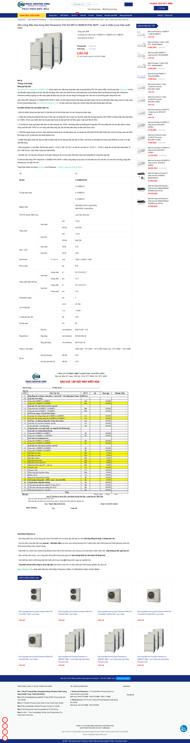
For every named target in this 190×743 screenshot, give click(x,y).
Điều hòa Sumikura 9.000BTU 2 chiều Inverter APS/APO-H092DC (158, 124)
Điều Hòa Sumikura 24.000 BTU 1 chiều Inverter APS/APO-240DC (158, 112)
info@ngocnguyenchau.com (97, 734)
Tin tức (91, 15)
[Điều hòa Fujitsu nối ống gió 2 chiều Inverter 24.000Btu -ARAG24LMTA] (141, 176)
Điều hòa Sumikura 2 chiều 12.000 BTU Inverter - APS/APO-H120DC (157, 137)
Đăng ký (160, 15)
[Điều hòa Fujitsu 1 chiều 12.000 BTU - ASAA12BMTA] (141, 45)
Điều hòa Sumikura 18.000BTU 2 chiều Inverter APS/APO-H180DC (159, 150)
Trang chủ (53, 15)
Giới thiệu (64, 15)
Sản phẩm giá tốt (146, 26)
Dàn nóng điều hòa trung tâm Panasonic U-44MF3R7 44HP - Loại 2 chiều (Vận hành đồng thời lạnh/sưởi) (153, 659)
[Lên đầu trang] (186, 724)
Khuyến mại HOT (111, 15)
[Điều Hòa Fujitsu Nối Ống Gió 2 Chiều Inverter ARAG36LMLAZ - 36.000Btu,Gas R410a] (141, 201)
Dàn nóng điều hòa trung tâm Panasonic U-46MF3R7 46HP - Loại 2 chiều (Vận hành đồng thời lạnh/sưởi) (113, 659)
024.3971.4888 (100, 56)
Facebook (130, 695)
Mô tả (19, 80)
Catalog (99, 15)
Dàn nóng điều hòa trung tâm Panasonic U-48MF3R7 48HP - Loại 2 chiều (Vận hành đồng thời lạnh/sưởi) (74, 659)
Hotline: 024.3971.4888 (161, 3)
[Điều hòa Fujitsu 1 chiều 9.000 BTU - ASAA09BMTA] (141, 66)
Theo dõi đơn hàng (94, 9)
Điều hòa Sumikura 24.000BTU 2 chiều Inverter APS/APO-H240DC (159, 163)
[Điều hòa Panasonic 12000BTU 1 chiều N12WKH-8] (141, 34)
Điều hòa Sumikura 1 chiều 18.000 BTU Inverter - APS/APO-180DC (157, 99)
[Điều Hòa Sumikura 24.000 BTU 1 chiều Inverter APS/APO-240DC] (141, 112)
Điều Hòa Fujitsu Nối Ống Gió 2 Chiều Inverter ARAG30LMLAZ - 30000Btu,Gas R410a (159, 188)
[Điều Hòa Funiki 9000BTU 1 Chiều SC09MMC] (141, 76)
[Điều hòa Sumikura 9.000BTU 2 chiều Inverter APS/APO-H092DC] (141, 125)
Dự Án (75, 14)
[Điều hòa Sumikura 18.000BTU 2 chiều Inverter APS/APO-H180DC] (141, 150)
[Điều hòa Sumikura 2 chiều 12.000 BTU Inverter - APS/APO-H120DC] (141, 138)
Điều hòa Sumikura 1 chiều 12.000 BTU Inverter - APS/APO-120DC (157, 86)
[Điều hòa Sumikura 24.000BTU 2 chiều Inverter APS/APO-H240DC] (141, 163)
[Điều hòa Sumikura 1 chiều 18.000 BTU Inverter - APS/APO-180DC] (141, 100)
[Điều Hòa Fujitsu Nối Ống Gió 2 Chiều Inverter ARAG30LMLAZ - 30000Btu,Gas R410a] (141, 189)
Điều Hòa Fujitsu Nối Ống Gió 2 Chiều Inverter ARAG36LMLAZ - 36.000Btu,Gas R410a (159, 201)
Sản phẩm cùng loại (29, 578)
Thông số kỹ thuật (24, 83)
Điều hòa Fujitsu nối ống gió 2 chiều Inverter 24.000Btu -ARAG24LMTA (158, 175)
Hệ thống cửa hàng (110, 9)
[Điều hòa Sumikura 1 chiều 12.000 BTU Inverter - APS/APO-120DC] (141, 87)
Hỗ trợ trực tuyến (123, 678)
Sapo (125, 741)
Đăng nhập (169, 15)
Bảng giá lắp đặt (126, 15)
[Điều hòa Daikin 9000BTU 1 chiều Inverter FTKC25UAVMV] (141, 55)
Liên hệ (83, 15)
